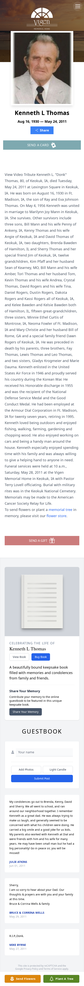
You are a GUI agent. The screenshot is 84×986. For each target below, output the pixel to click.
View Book (19, 657)
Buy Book (41, 657)
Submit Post (42, 778)
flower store (56, 515)
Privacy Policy (31, 968)
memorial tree (60, 509)
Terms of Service (53, 968)
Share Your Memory (25, 712)
